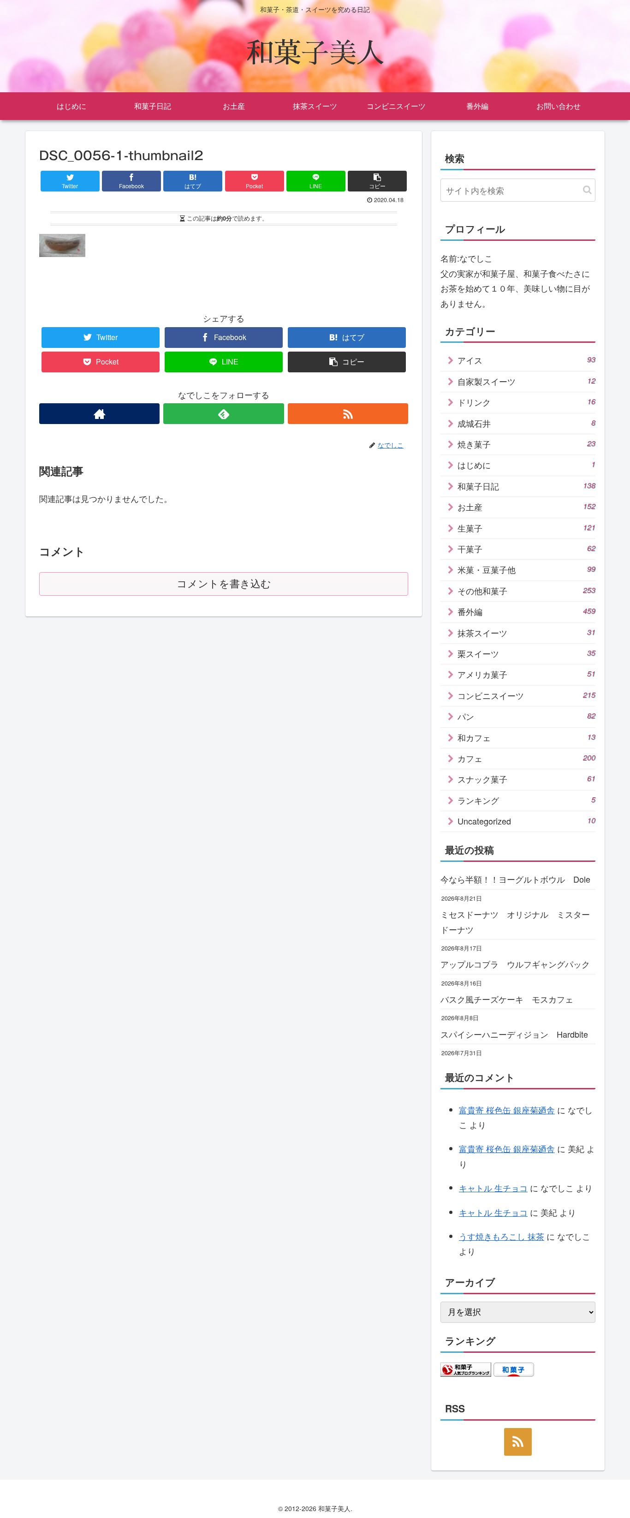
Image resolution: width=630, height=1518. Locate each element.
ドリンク (526, 402)
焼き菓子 (526, 444)
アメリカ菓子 (526, 674)
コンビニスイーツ (526, 695)
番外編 (526, 611)
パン (526, 716)
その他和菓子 (526, 591)
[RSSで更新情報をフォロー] (348, 413)
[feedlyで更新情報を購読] (223, 413)
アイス (526, 360)
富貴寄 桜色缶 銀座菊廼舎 (507, 1110)
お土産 (526, 507)
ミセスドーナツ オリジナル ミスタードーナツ (515, 921)
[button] (587, 190)
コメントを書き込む (224, 584)
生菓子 (526, 528)
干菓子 (526, 549)
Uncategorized (526, 821)
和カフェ (526, 737)
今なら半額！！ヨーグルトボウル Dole (515, 879)
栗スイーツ (526, 653)
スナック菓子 (526, 779)
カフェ (526, 758)
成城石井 (526, 423)
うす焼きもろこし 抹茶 (501, 1236)
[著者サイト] (99, 413)
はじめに (526, 465)
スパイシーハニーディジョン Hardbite (514, 1034)
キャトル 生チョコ (493, 1188)
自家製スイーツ (526, 381)
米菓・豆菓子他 (526, 569)
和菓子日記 (526, 486)
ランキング (526, 800)
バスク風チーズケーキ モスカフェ (506, 999)
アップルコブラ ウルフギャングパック (515, 964)
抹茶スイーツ (526, 633)
